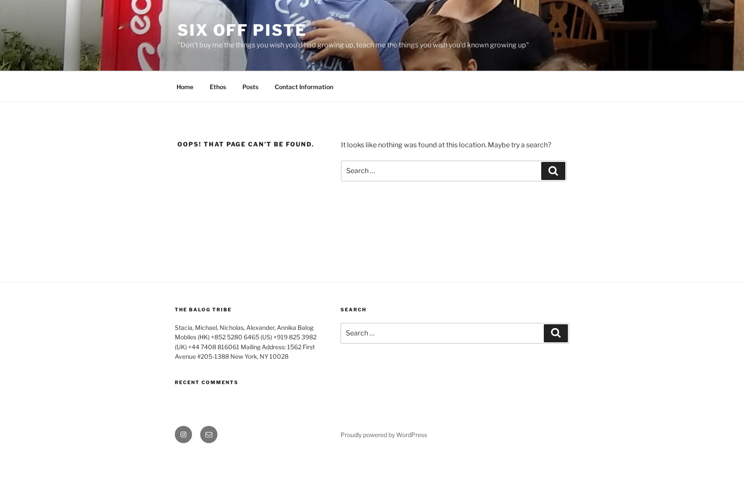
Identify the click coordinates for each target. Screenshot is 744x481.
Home (185, 86)
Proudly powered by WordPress (384, 434)
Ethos (218, 86)
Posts (250, 86)
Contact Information (304, 86)
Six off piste (242, 30)
